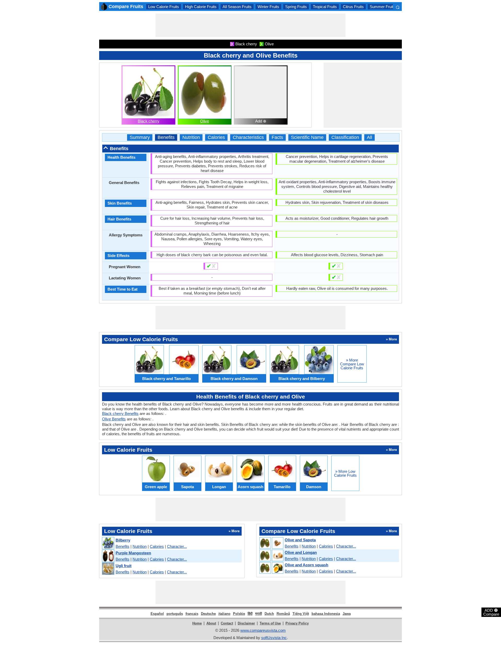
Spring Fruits (296, 6)
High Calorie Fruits (201, 6)
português (174, 614)
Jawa (347, 614)
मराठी (258, 614)
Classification (345, 137)
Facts (277, 137)
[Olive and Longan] (271, 556)
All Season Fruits (237, 6)
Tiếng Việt (301, 614)
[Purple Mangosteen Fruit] (108, 556)
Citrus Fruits (353, 6)
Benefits (166, 137)
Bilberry (123, 540)
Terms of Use (270, 623)
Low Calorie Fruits (163, 6)
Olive (204, 121)
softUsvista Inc (274, 637)
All (369, 137)
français (192, 614)
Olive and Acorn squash (306, 565)
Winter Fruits (268, 6)
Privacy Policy (297, 623)
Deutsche (208, 614)
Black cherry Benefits (120, 413)
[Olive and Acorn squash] (271, 568)
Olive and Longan (301, 552)
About (211, 623)
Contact (227, 623)
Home (197, 623)
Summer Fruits (382, 6)
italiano (224, 614)
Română (283, 614)
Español (157, 614)
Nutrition (191, 137)
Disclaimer (246, 623)
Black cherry (148, 121)
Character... (177, 546)
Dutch (269, 614)
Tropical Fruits (325, 6)
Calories (216, 137)
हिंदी (250, 614)
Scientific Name (307, 137)
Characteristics (248, 137)
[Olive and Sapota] (271, 543)
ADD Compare (491, 612)
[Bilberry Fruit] (108, 543)
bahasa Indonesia (326, 614)
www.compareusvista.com (263, 630)
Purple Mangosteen (133, 553)
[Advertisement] (250, 25)
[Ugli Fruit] (108, 568)
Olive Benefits (114, 419)
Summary (140, 137)
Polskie (239, 614)
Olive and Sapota (300, 540)
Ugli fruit (124, 565)
